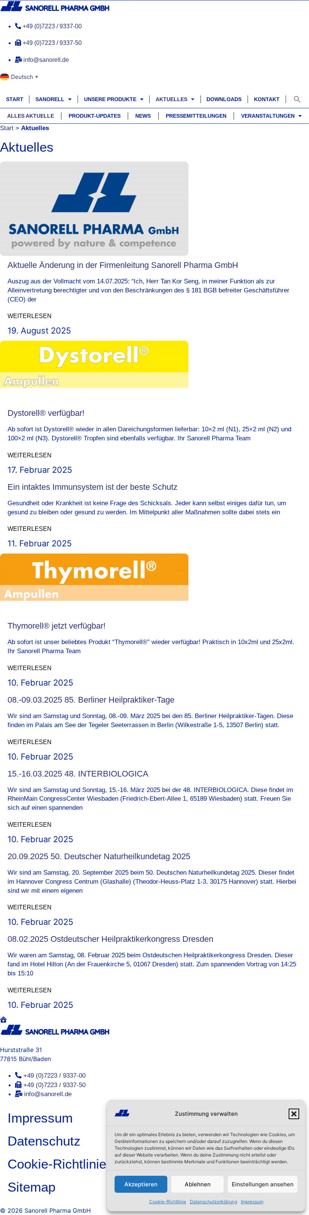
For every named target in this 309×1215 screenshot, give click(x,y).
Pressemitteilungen (196, 116)
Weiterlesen (30, 316)
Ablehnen (198, 1184)
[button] (294, 1114)
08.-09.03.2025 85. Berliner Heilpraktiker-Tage (91, 699)
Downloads (224, 99)
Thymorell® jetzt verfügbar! (57, 626)
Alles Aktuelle (30, 116)
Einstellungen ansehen (263, 1184)
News (143, 116)
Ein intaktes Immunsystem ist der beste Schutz (92, 487)
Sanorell (49, 99)
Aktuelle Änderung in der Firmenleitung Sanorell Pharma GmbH (123, 265)
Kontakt (267, 99)
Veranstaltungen (268, 116)
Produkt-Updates (95, 116)
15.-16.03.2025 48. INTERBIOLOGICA (78, 773)
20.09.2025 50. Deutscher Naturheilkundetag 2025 (99, 856)
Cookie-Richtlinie (167, 1201)
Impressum (252, 1201)
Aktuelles (171, 99)
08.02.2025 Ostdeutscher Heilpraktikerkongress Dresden (110, 939)
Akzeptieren (141, 1184)
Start (14, 99)
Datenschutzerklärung (213, 1201)
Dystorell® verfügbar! (46, 413)
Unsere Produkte (110, 99)
